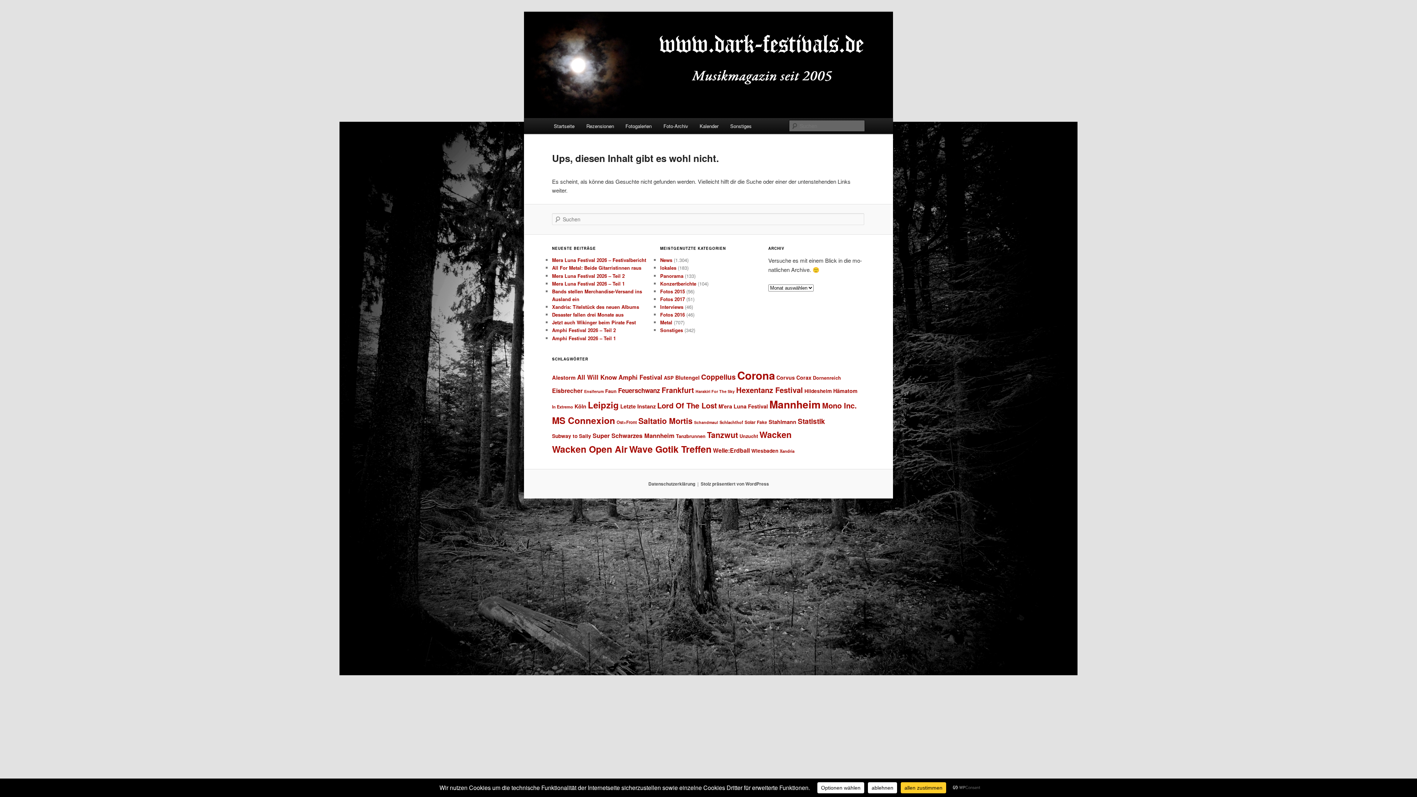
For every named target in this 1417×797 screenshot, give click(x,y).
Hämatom (845, 390)
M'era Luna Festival (743, 406)
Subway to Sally (571, 435)
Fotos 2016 (672, 314)
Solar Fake (756, 422)
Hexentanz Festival (769, 389)
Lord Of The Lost (687, 405)
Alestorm (564, 377)
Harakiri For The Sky (715, 391)
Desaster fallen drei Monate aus (588, 314)
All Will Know (597, 377)
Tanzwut (722, 435)
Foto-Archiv (675, 126)
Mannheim (795, 404)
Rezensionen (600, 126)
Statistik (811, 421)
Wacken (775, 434)
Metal (666, 322)
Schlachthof (731, 422)
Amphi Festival (640, 377)
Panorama (671, 275)
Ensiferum (594, 391)
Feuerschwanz (639, 390)
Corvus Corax (793, 377)
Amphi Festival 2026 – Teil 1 (584, 338)
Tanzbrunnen (691, 435)
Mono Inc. (839, 405)
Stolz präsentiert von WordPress (735, 483)
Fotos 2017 (672, 299)
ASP (669, 377)
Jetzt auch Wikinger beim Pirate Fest (594, 322)
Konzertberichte (678, 283)
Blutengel (687, 377)
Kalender (709, 126)
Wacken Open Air (590, 449)
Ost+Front (627, 422)
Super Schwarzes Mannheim (634, 435)
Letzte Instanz (638, 406)
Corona (756, 375)
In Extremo (562, 407)
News (666, 259)
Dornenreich (827, 378)
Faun (611, 390)
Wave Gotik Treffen (670, 449)
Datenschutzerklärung (671, 483)
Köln (580, 406)
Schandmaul (706, 422)
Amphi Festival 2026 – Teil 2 (584, 330)
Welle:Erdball (731, 450)
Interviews (671, 306)
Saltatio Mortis (665, 421)
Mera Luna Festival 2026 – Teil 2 (588, 275)
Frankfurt (678, 390)
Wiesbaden (764, 450)
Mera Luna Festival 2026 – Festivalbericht (599, 259)
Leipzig (603, 404)
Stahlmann (782, 421)
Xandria (787, 451)
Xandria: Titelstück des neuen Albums (595, 306)
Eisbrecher (567, 390)
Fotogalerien (638, 126)
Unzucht (748, 435)
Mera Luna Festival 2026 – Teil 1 (588, 283)
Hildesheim (818, 390)
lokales (668, 267)
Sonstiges (741, 126)
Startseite (564, 126)
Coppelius (718, 377)
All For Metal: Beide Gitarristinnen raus (596, 267)
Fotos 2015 (672, 291)
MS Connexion (583, 420)
